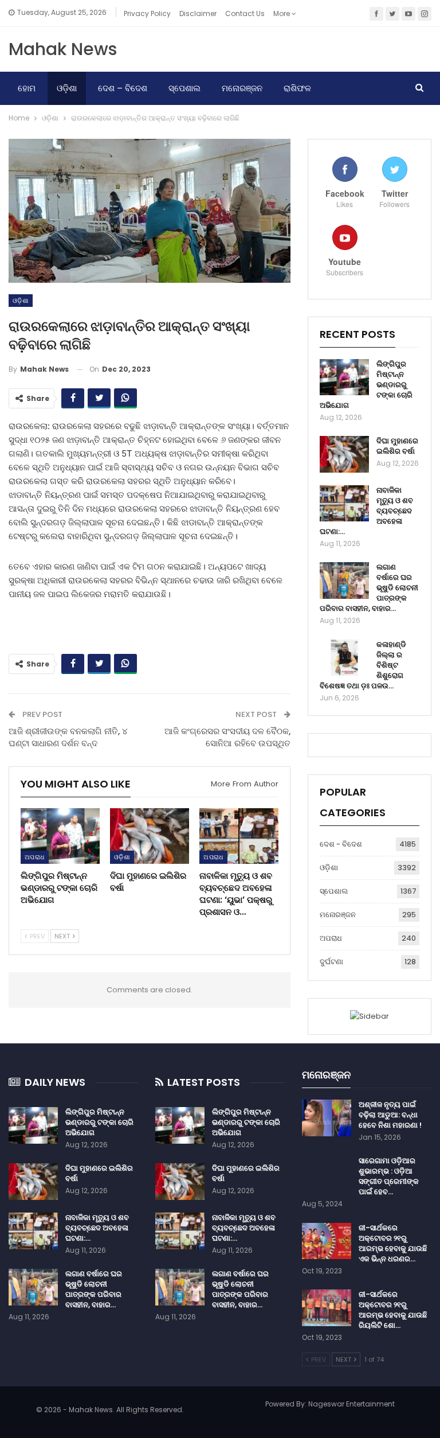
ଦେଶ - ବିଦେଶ (341, 844)
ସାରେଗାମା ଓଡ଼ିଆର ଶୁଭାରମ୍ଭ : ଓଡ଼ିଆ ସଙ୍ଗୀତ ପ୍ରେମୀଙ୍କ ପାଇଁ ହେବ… (389, 1176)
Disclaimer (198, 13)
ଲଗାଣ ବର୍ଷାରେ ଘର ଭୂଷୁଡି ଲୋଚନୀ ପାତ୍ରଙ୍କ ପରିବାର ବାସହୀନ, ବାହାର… (93, 1289)
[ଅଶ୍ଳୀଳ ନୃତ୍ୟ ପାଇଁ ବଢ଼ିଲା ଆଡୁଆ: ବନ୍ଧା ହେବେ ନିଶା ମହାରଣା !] (326, 1118)
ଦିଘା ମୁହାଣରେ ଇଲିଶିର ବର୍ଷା (397, 446)
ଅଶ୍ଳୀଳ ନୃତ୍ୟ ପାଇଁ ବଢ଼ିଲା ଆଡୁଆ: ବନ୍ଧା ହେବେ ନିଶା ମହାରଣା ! (390, 1115)
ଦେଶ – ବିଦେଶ (122, 88)
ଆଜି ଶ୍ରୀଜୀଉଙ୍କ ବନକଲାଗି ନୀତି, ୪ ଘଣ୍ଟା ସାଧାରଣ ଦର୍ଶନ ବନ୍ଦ (68, 737)
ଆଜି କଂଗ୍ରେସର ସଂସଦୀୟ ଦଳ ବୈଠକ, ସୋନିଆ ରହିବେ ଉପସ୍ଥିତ (227, 737)
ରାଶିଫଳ (297, 88)
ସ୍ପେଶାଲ (184, 88)
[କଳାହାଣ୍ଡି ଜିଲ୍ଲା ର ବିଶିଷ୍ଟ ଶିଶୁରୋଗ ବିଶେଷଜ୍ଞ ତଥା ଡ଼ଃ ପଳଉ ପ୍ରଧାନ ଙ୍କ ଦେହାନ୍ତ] (344, 658)
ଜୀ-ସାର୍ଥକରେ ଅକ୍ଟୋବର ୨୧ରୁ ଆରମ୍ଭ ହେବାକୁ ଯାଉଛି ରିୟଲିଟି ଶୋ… (393, 1310)
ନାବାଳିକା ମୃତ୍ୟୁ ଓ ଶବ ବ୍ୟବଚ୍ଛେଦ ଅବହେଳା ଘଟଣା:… (97, 1228)
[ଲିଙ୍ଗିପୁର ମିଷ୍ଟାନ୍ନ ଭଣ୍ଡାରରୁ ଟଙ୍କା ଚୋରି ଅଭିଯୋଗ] (60, 836)
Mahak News (63, 49)
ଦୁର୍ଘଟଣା (331, 961)
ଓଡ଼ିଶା (67, 88)
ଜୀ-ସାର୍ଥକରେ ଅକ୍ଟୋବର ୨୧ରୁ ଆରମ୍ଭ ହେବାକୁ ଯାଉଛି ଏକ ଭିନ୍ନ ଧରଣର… (393, 1243)
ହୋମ (27, 88)
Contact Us (245, 13)
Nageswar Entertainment (351, 1404)
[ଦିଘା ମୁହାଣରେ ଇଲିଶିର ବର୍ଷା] (149, 836)
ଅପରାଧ (35, 857)
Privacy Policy (147, 13)
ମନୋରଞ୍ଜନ (242, 88)
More (282, 13)
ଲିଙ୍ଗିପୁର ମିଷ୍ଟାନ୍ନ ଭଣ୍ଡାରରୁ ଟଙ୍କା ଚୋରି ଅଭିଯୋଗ (99, 1122)
